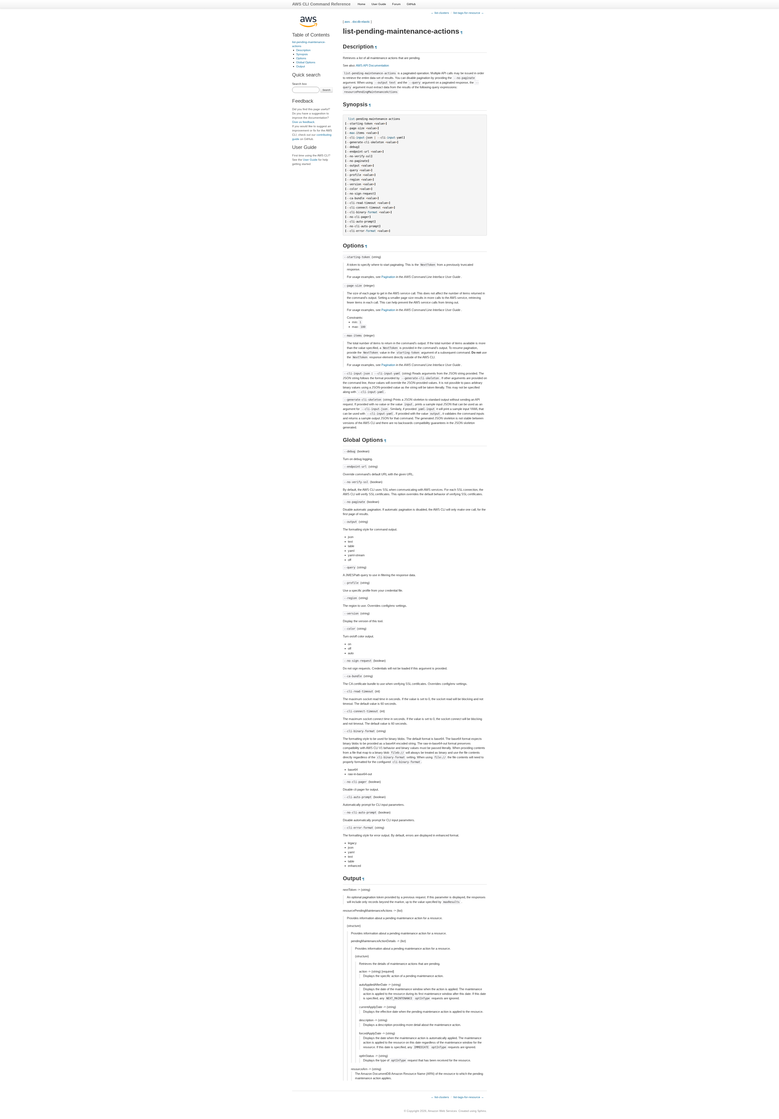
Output (300, 66)
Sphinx (481, 1111)
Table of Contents (311, 35)
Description (303, 50)
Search (326, 89)
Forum (396, 4)
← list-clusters (440, 12)
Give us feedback (303, 122)
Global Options (305, 62)
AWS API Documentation (372, 65)
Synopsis (302, 54)
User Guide (378, 4)
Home (361, 4)
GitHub (411, 4)
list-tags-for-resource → (468, 12)
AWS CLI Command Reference (321, 4)
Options (301, 58)
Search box (299, 83)
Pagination (388, 277)
